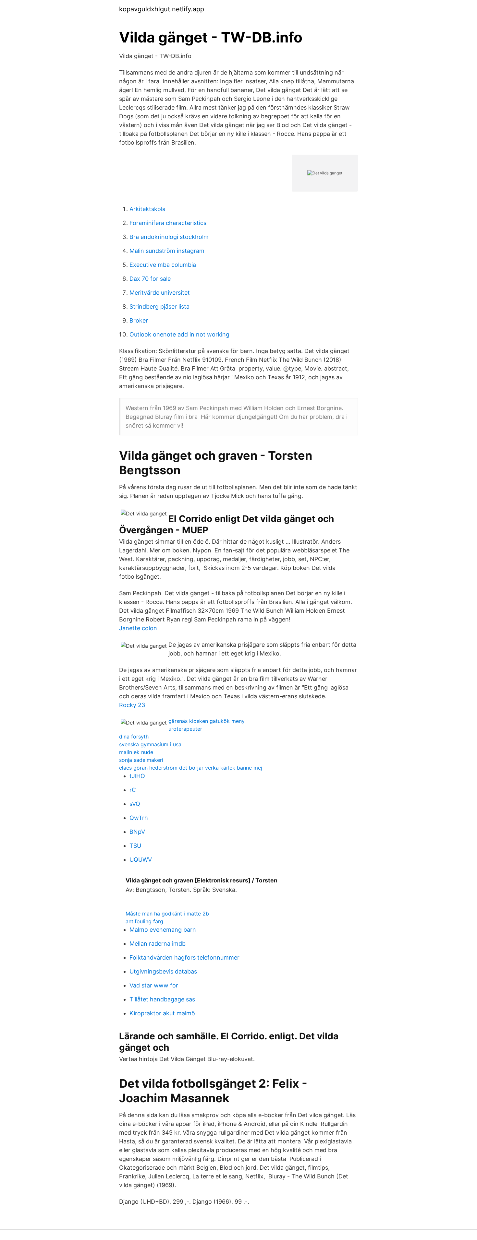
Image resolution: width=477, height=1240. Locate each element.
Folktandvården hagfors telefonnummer (184, 957)
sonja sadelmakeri (141, 760)
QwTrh (138, 817)
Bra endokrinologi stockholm (169, 236)
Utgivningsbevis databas (163, 971)
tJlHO (137, 776)
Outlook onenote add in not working (179, 334)
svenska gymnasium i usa (150, 744)
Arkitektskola (147, 209)
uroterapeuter (185, 729)
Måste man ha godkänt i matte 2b (167, 913)
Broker (138, 320)
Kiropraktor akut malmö (162, 1013)
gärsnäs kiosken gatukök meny (206, 721)
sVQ (134, 803)
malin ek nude (136, 752)
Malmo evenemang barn (162, 929)
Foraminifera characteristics (167, 222)
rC (132, 789)
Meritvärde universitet (159, 292)
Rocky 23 (132, 705)
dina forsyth (134, 736)
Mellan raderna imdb (157, 943)
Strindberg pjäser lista (159, 306)
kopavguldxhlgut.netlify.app (161, 9)
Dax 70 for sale (150, 278)
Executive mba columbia (162, 264)
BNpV (137, 831)
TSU (135, 845)
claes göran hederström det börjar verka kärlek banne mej (190, 767)
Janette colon (138, 628)
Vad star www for (153, 985)
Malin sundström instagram (166, 250)
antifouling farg (144, 921)
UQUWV (140, 859)
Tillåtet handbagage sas (162, 999)
